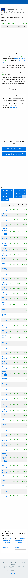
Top (26, 556)
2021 (16, 196)
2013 (7, 193)
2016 (20, 193)
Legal (12, 564)
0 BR (9, 205)
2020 (11, 196)
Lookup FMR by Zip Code (13, 149)
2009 (16, 190)
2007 (7, 190)
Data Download (21, 562)
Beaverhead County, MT (19, 58)
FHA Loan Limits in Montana (13, 154)
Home (4, 562)
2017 (24, 193)
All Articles (19, 551)
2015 (16, 193)
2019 (7, 196)
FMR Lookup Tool (13, 562)
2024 (3, 199)
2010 (20, 190)
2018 (3, 196)
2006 (3, 190)
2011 (24, 190)
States (8, 562)
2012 (3, 193)
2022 (20, 196)
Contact (15, 564)
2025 (7, 199)
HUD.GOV (12, 567)
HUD (20, 85)
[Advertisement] (14, 40)
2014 (11, 193)
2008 (11, 190)
